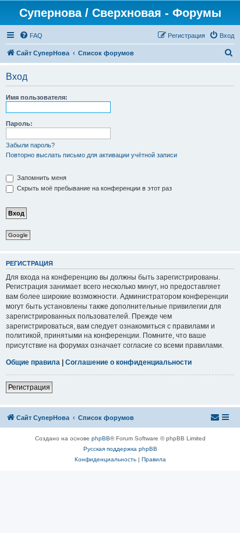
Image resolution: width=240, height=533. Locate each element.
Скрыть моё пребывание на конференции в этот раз (93, 188)
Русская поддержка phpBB (120, 449)
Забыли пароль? (30, 145)
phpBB (100, 438)
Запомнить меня (40, 177)
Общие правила (33, 362)
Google (18, 235)
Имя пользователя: (37, 97)
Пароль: (19, 123)
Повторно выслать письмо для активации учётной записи (91, 154)
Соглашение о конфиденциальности (128, 362)
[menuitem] (31, 36)
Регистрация (29, 387)
